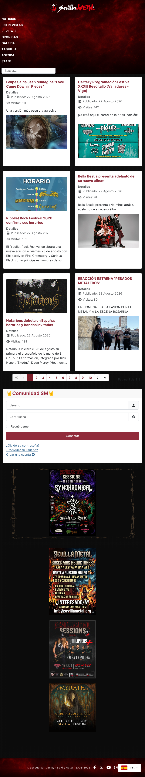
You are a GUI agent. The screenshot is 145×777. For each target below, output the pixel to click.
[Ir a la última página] (105, 377)
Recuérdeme (20, 426)
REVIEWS (8, 31)
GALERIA (8, 43)
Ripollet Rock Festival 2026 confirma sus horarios (29, 220)
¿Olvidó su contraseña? (22, 445)
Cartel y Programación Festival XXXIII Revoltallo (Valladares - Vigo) (104, 86)
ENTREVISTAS (12, 25)
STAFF (6, 61)
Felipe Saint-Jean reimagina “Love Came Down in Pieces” (35, 84)
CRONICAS (10, 37)
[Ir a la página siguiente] (97, 377)
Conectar (72, 436)
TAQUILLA (9, 49)
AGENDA (8, 55)
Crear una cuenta (19, 454)
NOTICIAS (9, 19)
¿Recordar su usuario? (22, 450)
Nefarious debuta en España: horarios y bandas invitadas (30, 322)
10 (90, 378)
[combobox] (29, 71)
